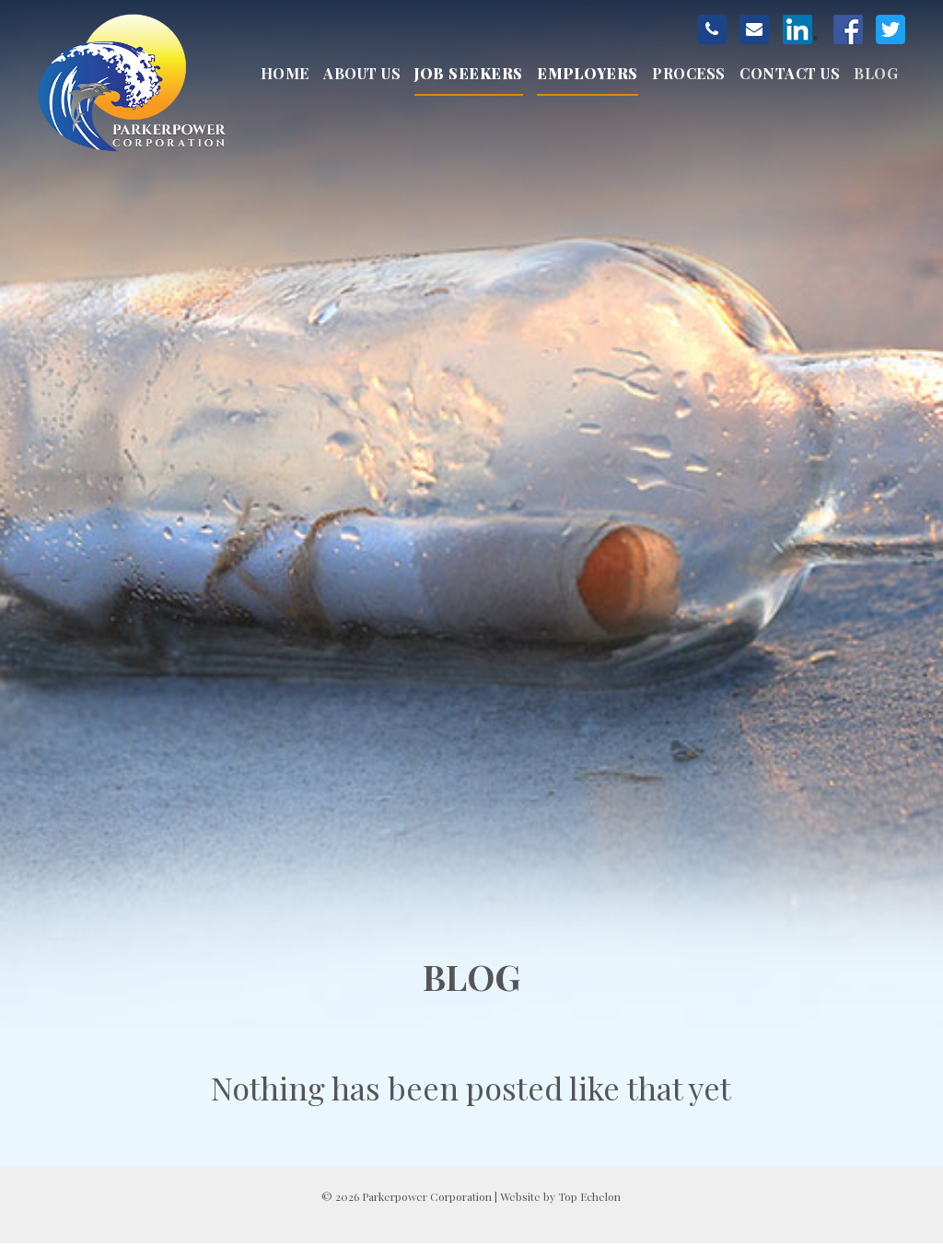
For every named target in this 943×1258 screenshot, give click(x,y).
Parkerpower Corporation (134, 83)
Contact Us (789, 73)
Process (689, 73)
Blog (876, 73)
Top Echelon (589, 1196)
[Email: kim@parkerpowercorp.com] (754, 29)
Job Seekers (468, 73)
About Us (362, 73)
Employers (587, 73)
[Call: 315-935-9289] (712, 29)
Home (285, 73)
